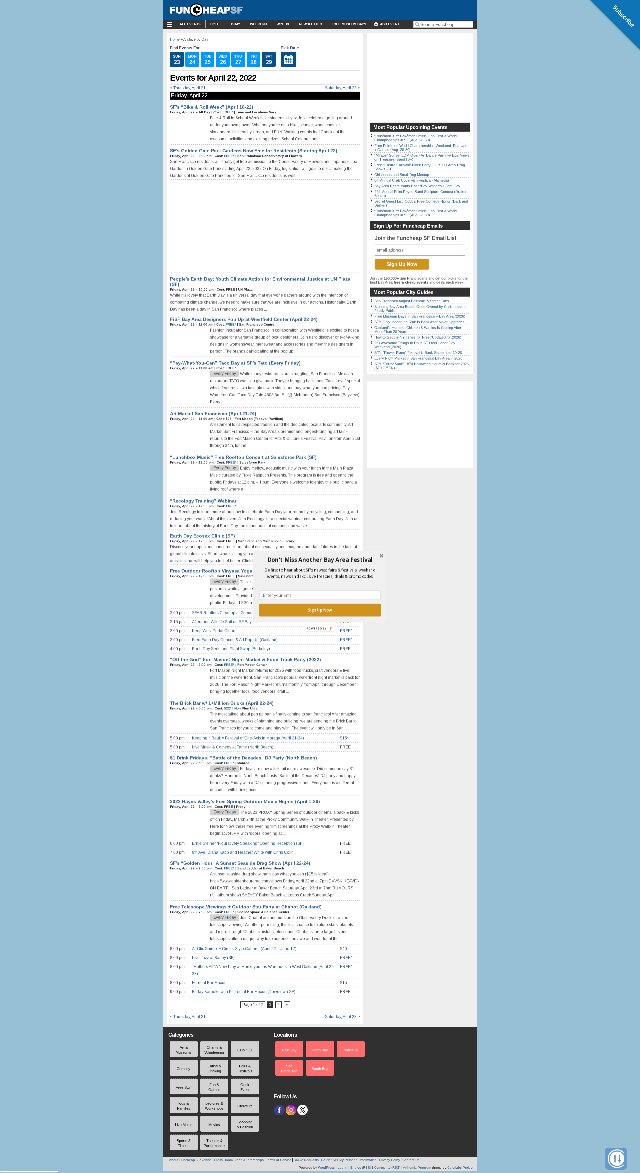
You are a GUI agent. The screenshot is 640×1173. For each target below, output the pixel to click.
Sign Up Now (320, 610)
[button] (320, 560)
